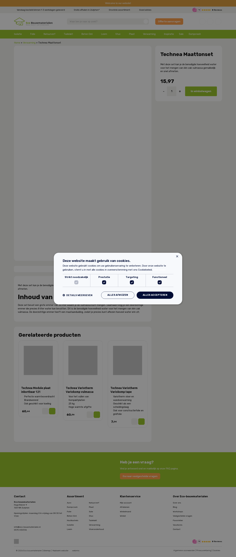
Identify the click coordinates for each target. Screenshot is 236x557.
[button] (77, 295)
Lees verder (159, 269)
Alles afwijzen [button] (117, 295)
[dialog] (118, 278)
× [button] (177, 256)
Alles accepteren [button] (155, 295)
